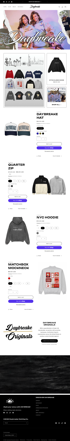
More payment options (49, 151)
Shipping (38, 123)
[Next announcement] (47, 2)
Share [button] (39, 156)
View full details (56, 156)
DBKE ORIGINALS (40, 412)
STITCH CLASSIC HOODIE (56, 80)
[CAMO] (40, 133)
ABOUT (37, 410)
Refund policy (22, 439)
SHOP (37, 405)
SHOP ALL (56, 104)
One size (40, 128)
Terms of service (36, 439)
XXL (24, 181)
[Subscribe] (26, 423)
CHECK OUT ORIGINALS (49, 341)
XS (10, 283)
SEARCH (38, 400)
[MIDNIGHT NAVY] (38, 133)
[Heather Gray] (9, 186)
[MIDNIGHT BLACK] (43, 133)
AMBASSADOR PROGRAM (42, 407)
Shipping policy (44, 439)
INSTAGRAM (39, 403)
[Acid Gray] (38, 233)
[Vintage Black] (12, 186)
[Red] (9, 278)
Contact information (52, 439)
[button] (59, 6)
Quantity (38, 136)
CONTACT (38, 415)
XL (18, 181)
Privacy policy (29, 439)
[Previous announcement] (22, 2)
